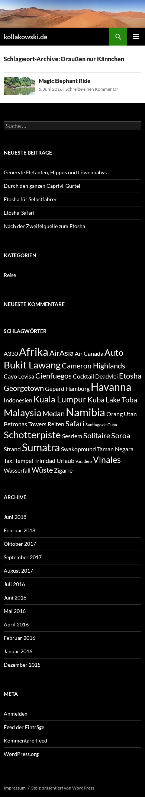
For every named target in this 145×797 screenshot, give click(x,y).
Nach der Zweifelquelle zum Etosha (44, 226)
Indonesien (18, 400)
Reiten (56, 423)
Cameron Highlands (93, 365)
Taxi (9, 460)
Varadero (83, 461)
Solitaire (96, 435)
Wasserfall (17, 470)
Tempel (24, 460)
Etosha (130, 375)
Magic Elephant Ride (64, 80)
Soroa (120, 435)
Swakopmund (78, 448)
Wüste (42, 469)
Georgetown (24, 387)
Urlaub (65, 460)
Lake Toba (121, 399)
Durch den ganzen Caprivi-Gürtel (42, 186)
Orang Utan (121, 413)
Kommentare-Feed (25, 740)
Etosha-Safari (19, 212)
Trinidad (44, 460)
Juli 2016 (14, 584)
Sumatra (41, 447)
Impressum (15, 788)
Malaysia (22, 412)
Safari (74, 423)
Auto (113, 352)
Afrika (33, 351)
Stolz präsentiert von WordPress (62, 788)
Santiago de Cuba (101, 424)
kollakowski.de (26, 36)
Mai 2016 (15, 611)
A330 (11, 353)
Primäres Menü (136, 37)
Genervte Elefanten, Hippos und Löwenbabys (55, 172)
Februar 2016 (19, 638)
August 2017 (18, 570)
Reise (10, 275)
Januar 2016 (18, 651)
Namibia (85, 411)
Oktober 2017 (20, 544)
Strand (12, 448)
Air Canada (89, 353)
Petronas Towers (25, 423)
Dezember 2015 (22, 664)
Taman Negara (115, 448)
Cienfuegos (53, 375)
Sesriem (72, 435)
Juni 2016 (15, 597)
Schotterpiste (32, 434)
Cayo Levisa (19, 376)
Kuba (95, 399)
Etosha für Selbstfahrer (30, 199)
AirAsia (61, 352)
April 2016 (16, 624)
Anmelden (16, 713)
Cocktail (83, 376)
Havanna (111, 387)
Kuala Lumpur (59, 399)
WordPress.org (21, 754)
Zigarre (63, 470)
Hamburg (77, 388)
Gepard (54, 388)
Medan (53, 413)
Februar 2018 (19, 530)
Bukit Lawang (32, 364)
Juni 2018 (15, 517)
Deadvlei (106, 376)
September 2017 (23, 557)
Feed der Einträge (24, 727)
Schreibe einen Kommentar (91, 89)
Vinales (107, 459)
